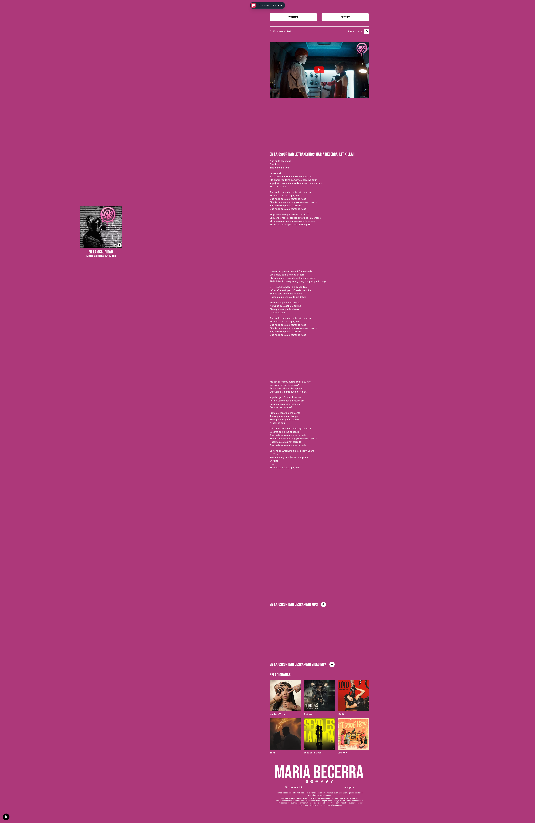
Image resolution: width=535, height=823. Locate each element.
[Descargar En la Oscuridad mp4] (332, 664)
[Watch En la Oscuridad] (319, 69)
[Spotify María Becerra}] (311, 781)
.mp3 (359, 31)
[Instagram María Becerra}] (306, 781)
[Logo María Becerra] (253, 5)
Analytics (349, 787)
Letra (351, 31)
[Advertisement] (319, 124)
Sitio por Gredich (293, 787)
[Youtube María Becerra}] (316, 781)
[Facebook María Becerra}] (321, 781)
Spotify (345, 17)
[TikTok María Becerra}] (331, 781)
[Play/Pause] (6, 817)
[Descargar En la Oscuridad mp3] (323, 604)
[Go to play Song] (366, 31)
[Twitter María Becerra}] (326, 781)
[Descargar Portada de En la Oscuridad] (119, 245)
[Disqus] (319, 512)
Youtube (293, 17)
